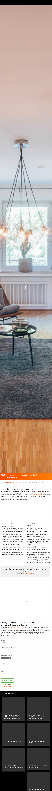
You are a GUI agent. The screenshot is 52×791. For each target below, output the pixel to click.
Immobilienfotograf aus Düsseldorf (17, 627)
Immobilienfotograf (16, 482)
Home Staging (6, 658)
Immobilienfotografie (37, 494)
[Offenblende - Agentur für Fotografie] (14, 2)
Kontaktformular (7, 675)
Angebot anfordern (7, 680)
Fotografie (8, 482)
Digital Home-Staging (29, 573)
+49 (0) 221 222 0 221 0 (7, 686)
